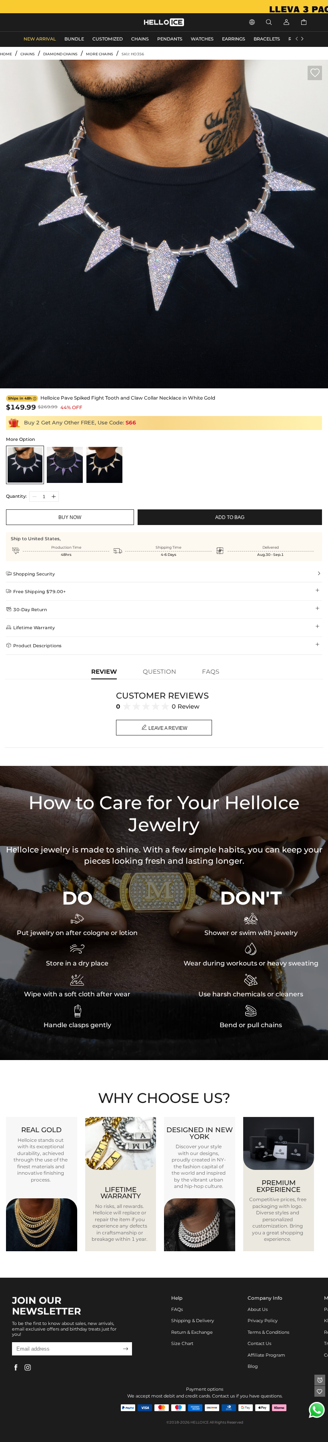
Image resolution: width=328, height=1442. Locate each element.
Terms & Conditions (268, 1332)
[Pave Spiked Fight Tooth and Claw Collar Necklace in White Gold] (25, 464)
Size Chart (182, 1343)
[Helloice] (164, 6)
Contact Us (259, 1343)
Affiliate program (266, 1355)
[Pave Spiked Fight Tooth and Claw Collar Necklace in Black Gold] (65, 465)
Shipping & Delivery (192, 1320)
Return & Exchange (192, 1332)
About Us (258, 1309)
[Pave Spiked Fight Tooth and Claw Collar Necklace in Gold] (104, 465)
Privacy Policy (263, 1320)
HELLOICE (199, 1422)
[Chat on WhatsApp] (317, 1410)
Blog (253, 1366)
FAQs (177, 1309)
